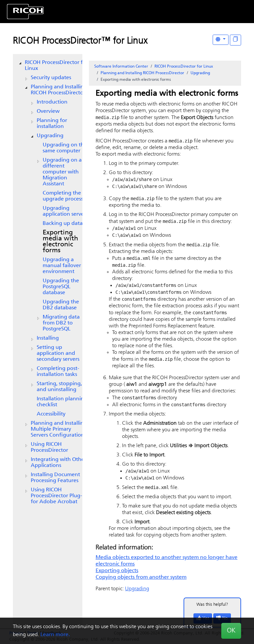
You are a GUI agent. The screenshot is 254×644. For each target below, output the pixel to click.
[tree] (47, 282)
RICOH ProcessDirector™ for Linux (80, 41)
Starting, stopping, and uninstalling (59, 386)
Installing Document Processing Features (55, 477)
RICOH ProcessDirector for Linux (56, 65)
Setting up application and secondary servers (58, 353)
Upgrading (50, 135)
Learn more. (55, 634)
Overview (48, 111)
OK (231, 631)
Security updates (51, 77)
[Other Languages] (221, 40)
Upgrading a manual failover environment (62, 265)
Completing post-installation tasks (58, 371)
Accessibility (51, 414)
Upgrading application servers (65, 211)
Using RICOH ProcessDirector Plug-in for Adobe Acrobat (59, 496)
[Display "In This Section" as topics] (235, 40)
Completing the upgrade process (63, 196)
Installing (48, 338)
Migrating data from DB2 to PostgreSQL (61, 323)
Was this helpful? (212, 604)
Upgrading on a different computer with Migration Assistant (62, 172)
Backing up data (63, 223)
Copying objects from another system (141, 577)
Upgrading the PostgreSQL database (61, 286)
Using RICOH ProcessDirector (49, 447)
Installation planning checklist (62, 402)
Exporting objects (117, 570)
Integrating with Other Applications (58, 462)
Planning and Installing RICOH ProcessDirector (59, 90)
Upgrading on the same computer (65, 148)
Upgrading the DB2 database (61, 305)
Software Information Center (121, 67)
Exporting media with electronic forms (60, 242)
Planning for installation (52, 123)
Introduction (52, 102)
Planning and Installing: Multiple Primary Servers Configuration (59, 429)
